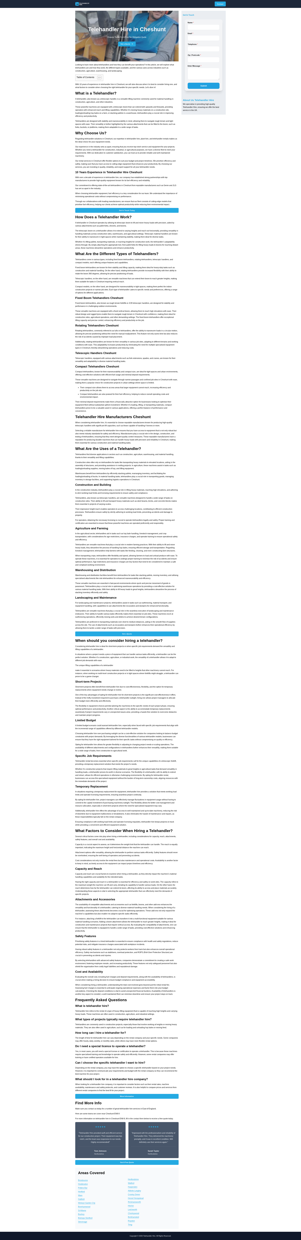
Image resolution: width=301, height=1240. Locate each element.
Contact (220, 4)
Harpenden (132, 1187)
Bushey (81, 1214)
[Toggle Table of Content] (98, 78)
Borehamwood (84, 1207)
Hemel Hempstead (136, 1198)
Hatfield (81, 1199)
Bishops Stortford (85, 1218)
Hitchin (131, 1206)
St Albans (82, 1210)
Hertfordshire (133, 1179)
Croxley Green (134, 1194)
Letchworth (132, 1210)
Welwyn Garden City (86, 1203)
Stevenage (82, 1222)
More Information (127, 1096)
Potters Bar (82, 1188)
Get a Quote (125, 44)
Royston (131, 1221)
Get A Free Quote (127, 1162)
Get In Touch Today (127, 210)
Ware (80, 1195)
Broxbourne (83, 1180)
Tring (130, 1225)
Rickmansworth (134, 1202)
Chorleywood (133, 1213)
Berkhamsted (133, 1217)
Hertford (81, 1192)
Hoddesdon (83, 1184)
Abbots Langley (134, 1191)
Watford (131, 1183)
